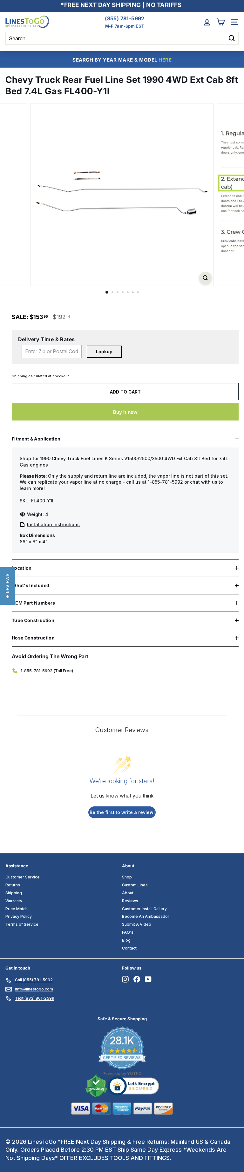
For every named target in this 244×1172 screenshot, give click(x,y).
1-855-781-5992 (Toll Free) (47, 670)
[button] (7, 586)
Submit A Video (136, 924)
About (127, 893)
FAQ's (127, 932)
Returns (12, 885)
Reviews (130, 900)
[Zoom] (205, 278)
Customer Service (22, 877)
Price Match (16, 908)
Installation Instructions (53, 524)
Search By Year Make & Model (122, 60)
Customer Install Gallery (144, 908)
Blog (126, 940)
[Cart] (220, 22)
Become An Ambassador (145, 916)
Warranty (13, 900)
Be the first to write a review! (122, 812)
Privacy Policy (18, 916)
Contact (129, 948)
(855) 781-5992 (125, 18)
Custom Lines (135, 885)
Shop (127, 877)
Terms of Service (21, 924)
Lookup (104, 351)
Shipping (19, 376)
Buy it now (125, 412)
